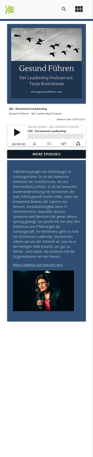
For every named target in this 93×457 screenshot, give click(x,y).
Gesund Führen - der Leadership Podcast (35, 113)
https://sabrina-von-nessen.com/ (38, 264)
